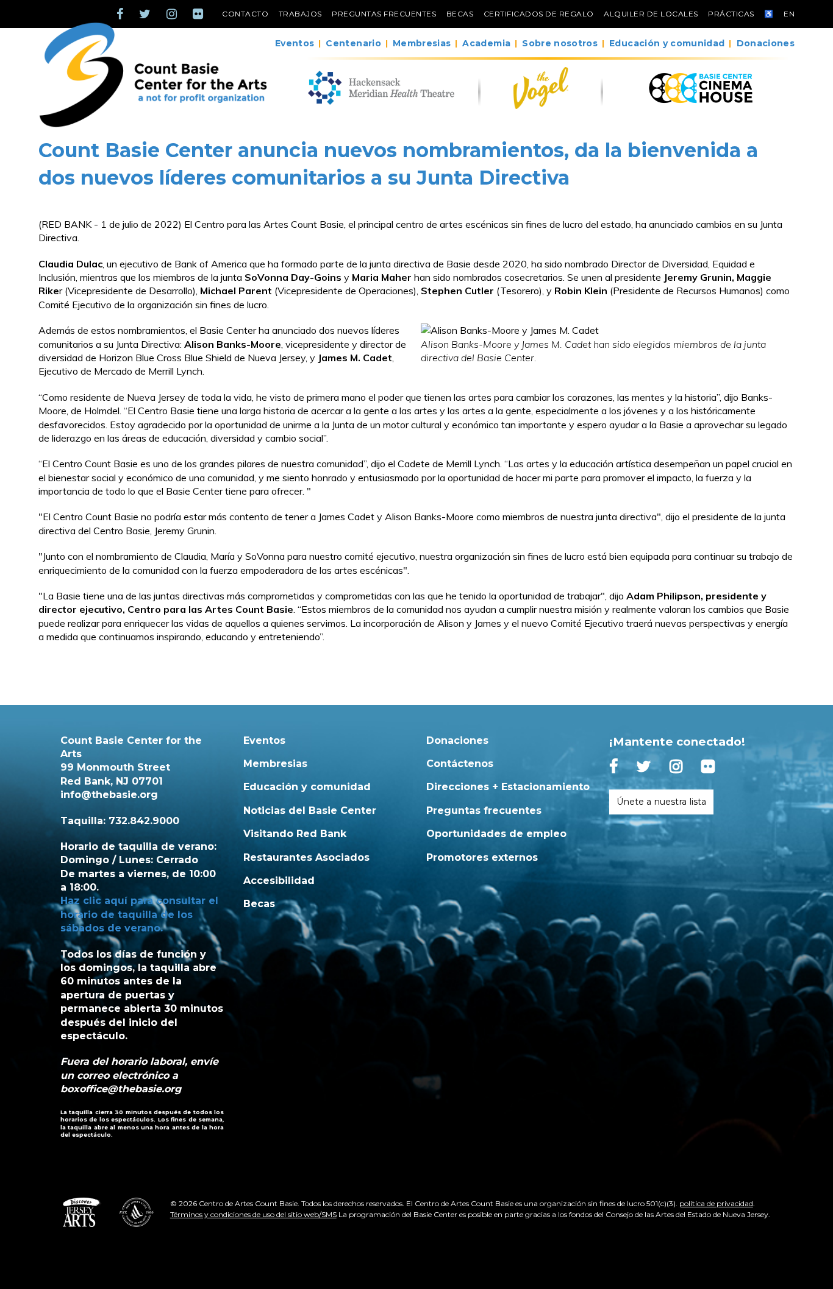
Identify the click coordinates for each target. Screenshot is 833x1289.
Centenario (353, 43)
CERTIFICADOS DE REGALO (539, 13)
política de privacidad (716, 1203)
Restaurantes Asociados (306, 857)
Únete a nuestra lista (661, 801)
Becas (460, 13)
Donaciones (766, 43)
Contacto (245, 13)
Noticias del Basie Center (309, 810)
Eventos (294, 43)
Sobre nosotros (560, 43)
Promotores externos (482, 857)
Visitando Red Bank (294, 833)
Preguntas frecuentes (384, 13)
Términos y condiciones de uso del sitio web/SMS (253, 1214)
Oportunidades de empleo (496, 833)
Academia (486, 43)
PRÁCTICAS (731, 13)
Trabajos (300, 13)
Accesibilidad (279, 880)
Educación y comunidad (666, 43)
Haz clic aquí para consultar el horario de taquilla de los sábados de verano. (139, 914)
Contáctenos (459, 763)
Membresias (422, 43)
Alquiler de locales (651, 13)
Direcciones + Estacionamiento (508, 787)
